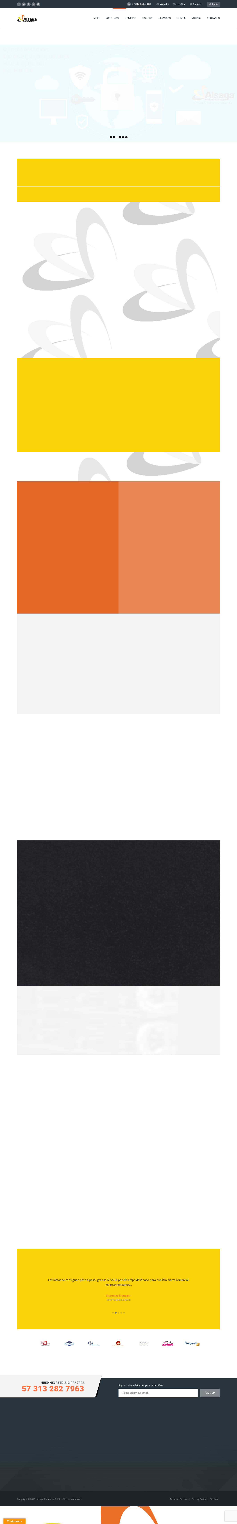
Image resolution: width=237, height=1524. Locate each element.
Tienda (181, 18)
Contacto (213, 18)
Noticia (196, 18)
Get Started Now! (17, 121)
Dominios (130, 18)
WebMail (164, 4)
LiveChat (181, 4)
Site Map (214, 1499)
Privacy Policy (199, 1499)
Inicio (96, 18)
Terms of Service (179, 1499)
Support (197, 4)
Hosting (147, 18)
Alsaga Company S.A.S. (48, 1499)
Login (214, 4)
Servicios (165, 18)
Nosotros (112, 18)
